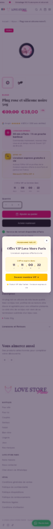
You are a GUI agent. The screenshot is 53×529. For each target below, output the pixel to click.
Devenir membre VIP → (26, 277)
